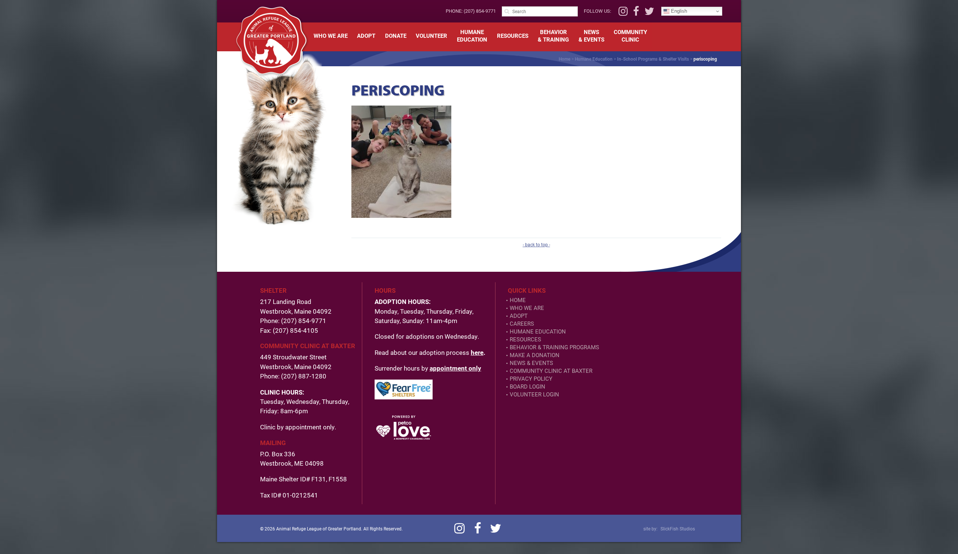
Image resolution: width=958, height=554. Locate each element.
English (678, 11)
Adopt (366, 35)
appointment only (455, 368)
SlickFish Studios (677, 529)
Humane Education (594, 59)
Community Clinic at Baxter (551, 370)
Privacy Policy (531, 378)
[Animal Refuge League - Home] (271, 40)
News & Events (531, 362)
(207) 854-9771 (480, 10)
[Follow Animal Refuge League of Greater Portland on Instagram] (623, 13)
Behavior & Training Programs (554, 347)
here (477, 352)
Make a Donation (534, 355)
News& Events (591, 35)
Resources (512, 35)
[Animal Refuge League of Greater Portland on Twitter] (649, 13)
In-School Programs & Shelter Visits (653, 59)
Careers (522, 323)
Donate (395, 35)
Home (564, 59)
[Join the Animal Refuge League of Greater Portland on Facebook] (636, 13)
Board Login (527, 386)
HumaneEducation (472, 35)
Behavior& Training (553, 35)
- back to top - (536, 244)
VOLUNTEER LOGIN (534, 394)
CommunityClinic (630, 35)
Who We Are (331, 35)
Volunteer (431, 35)
